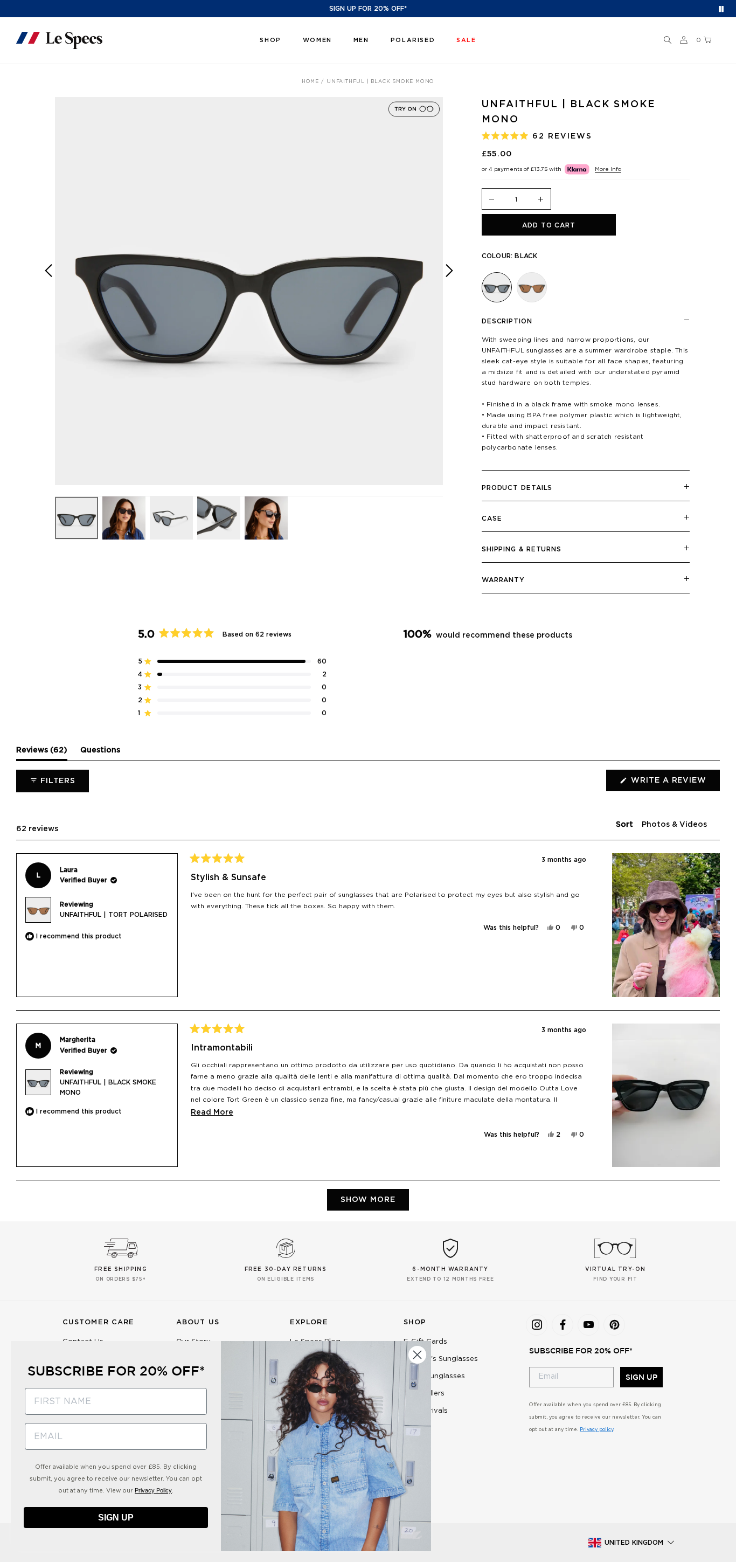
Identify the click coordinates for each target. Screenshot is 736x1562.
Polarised (413, 40)
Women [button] (317, 40)
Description (507, 321)
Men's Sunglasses (434, 1376)
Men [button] (361, 40)
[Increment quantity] (541, 200)
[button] (667, 40)
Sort (625, 824)
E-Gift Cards (425, 1341)
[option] (249, 291)
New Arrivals (426, 1410)
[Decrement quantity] (492, 200)
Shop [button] (270, 40)
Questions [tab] (100, 753)
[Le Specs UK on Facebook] (562, 1325)
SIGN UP (641, 1377)
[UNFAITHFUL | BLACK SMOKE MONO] (496, 287)
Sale (411, 1428)
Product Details (517, 488)
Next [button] (449, 299)
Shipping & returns (521, 549)
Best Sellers (424, 1393)
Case (492, 518)
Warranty (503, 580)
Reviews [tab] (41, 753)
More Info (608, 169)
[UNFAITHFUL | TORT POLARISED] (531, 287)
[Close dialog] (417, 1354)
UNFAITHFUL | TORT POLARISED (114, 914)
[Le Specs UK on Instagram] (536, 1325)
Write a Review (674, 783)
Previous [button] (48, 299)
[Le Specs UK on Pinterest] (614, 1325)
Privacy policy (596, 1429)
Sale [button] (466, 40)
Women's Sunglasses (441, 1359)
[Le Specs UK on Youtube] (588, 1325)
